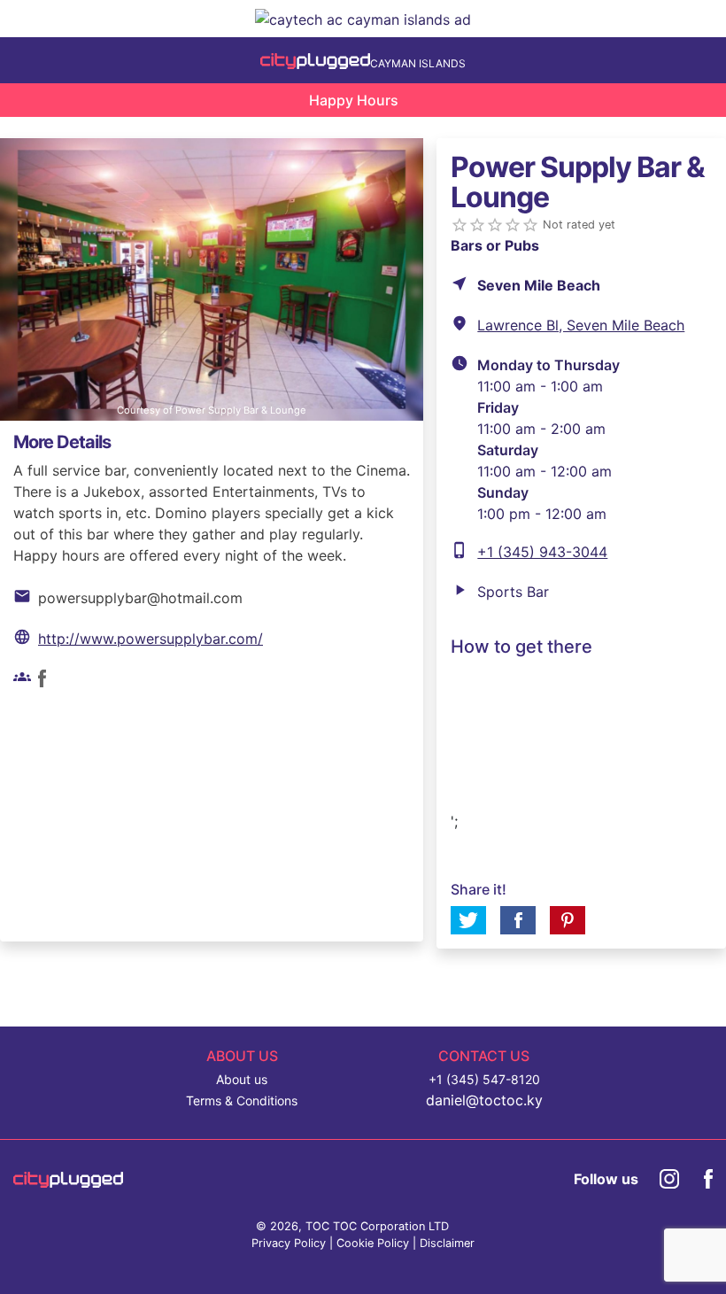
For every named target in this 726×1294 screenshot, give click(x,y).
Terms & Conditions (241, 1100)
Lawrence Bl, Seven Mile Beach (580, 325)
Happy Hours (353, 100)
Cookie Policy (372, 1243)
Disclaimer (447, 1243)
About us (241, 1079)
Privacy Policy (288, 1243)
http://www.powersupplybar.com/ (150, 638)
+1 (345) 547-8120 (484, 1079)
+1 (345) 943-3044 (542, 552)
